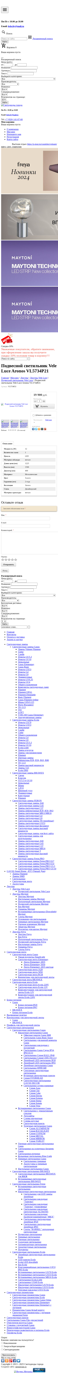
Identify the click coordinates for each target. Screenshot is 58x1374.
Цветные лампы (26, 758)
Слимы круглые (31, 1121)
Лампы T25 (23, 768)
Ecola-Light (23, 747)
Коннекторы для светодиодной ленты (36, 977)
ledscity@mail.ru (16, 26)
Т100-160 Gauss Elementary (31, 715)
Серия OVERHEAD (33, 1078)
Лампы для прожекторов (30, 753)
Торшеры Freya (25, 947)
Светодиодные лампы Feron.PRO (28, 858)
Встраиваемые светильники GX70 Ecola (37, 1272)
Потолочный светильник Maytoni (34, 901)
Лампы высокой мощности (31, 765)
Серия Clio (34, 1090)
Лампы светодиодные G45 (31, 843)
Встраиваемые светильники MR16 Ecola (37, 1277)
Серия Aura (34, 1088)
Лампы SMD (18, 876)
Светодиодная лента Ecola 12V (33, 987)
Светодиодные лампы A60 (31, 803)
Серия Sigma (35, 1101)
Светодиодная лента (22, 881)
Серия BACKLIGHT (39, 1131)
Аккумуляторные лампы (30, 717)
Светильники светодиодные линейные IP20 (37, 1220)
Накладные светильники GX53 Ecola (36, 1287)
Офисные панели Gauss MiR (37, 1035)
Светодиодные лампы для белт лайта (36, 833)
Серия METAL (36, 1136)
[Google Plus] (45, 428)
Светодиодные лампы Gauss (26, 647)
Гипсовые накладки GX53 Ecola (33, 1290)
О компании (13, 129)
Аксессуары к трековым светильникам (35, 1165)
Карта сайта (12, 139)
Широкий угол (25, 790)
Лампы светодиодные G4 (30, 816)
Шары (21, 785)
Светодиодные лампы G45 (31, 805)
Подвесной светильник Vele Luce (34, 891)
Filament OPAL (25, 692)
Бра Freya (22, 937)
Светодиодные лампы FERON (27, 800)
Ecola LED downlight (28, 1262)
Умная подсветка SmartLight (31, 957)
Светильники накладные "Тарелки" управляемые (36, 1205)
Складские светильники (29, 1242)
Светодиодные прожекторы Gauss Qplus (31, 1300)
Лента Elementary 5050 (34, 964)
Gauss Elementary (26, 664)
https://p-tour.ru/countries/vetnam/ (42, 144)
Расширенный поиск (42, 38)
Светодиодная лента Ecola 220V (33, 985)
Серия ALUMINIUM (39, 1128)
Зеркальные (23, 662)
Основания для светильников (32, 919)
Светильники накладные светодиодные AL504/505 (36, 1210)
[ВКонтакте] (33, 428)
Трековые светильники (29, 1237)
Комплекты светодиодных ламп (33, 687)
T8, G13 (22, 707)
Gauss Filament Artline (28, 700)
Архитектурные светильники (32, 1247)
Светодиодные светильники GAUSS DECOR (37, 1081)
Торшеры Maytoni (26, 909)
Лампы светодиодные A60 (31, 841)
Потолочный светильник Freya (33, 939)
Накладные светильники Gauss (33, 1032)
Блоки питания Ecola (22, 1012)
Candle (21, 654)
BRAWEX (17, 1010)
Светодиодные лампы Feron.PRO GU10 (37, 869)
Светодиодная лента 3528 (30, 969)
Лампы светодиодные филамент (33, 826)
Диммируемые (25, 677)
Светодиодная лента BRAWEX (27, 979)
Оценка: (4, 557)
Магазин (11, 132)
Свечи (21, 775)
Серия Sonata (35, 1103)
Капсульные (24, 795)
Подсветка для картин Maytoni (32, 929)
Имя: (3, 515)
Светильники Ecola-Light (30, 1280)
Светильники (18, 879)
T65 (20, 710)
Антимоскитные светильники (32, 1244)
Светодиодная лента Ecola (25, 982)
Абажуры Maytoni (26, 927)
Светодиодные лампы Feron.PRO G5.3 (36, 866)
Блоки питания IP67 (27, 1007)
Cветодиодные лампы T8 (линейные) (36, 821)
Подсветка (23, 1249)
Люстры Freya (19, 932)
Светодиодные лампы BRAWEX (28, 773)
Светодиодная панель (34, 1123)
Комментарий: (7, 530)
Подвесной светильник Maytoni (33, 904)
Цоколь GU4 (24, 682)
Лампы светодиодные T (29, 851)
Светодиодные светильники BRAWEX (31, 1171)
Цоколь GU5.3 (25, 657)
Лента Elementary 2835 (34, 962)
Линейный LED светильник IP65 (40, 1063)
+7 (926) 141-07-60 (14, 119)
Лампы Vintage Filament (29, 649)
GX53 (21, 788)
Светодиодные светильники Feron (28, 1184)
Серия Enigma (36, 1098)
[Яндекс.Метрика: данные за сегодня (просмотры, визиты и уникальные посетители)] (23, 1371)
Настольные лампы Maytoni (31, 899)
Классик (22, 778)
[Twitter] (36, 428)
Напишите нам (14, 134)
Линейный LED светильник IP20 (40, 1060)
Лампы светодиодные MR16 (31, 848)
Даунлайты (29, 1116)
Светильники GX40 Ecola (30, 1282)
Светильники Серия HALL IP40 (39, 1055)
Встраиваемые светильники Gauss (34, 1108)
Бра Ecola (22, 1264)
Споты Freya (24, 949)
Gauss (15, 1002)
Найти (4, 42)
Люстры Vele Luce (21, 889)
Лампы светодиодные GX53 (31, 823)
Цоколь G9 (23, 674)
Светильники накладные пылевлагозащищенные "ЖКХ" (39, 1215)
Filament (22, 689)
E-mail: (4, 523)
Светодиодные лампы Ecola (25, 720)
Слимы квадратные (33, 1118)
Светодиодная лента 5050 (30, 972)
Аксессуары (18, 884)
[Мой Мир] (42, 428)
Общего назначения (27, 684)
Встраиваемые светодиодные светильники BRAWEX (32, 1180)
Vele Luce (48, 420)
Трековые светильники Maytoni (33, 921)
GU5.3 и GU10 (25, 780)
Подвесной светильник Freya (32, 942)
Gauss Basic (23, 667)
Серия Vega (34, 1106)
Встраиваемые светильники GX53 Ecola (37, 1275)
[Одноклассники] (39, 428)
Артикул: (5, 70)
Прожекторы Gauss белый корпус (28, 1310)
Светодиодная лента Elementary (33, 959)
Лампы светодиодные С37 (30, 808)
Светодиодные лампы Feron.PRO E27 (36, 861)
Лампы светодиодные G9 (30, 818)
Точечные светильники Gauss (38, 1126)
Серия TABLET (36, 1141)
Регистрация (13, 137)
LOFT (21, 712)
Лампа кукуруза (25, 750)
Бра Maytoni (23, 906)
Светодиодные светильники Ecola (28, 1252)
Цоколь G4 (23, 672)
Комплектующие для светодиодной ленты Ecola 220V (35, 996)
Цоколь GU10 (24, 659)
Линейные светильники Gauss (38, 1065)
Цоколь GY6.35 (25, 679)
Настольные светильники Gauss (33, 1169)
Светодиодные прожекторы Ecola (28, 1297)
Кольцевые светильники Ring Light (35, 1156)
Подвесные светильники (30, 1234)
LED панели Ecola (27, 1259)
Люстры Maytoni (20, 894)
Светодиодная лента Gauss (25, 954)
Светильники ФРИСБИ (35, 1068)
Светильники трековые (35, 1161)
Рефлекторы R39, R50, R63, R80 (33, 760)
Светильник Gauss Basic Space (38, 1037)
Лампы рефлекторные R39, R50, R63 (35, 811)
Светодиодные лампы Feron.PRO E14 (36, 863)
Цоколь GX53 (24, 669)
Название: (6, 67)
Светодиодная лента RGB (30, 974)
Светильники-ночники (29, 1153)
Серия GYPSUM (37, 1133)
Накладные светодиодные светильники (37, 1191)
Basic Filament (24, 697)
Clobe (20, 732)
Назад (5, 571)
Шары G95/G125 (26, 702)
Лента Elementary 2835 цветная (38, 967)
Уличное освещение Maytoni (31, 924)
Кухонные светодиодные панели (39, 1075)
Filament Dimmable (27, 695)
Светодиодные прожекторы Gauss (28, 1295)
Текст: (4, 73)
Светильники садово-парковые (38, 1085)
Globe (21, 652)
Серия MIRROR (37, 1138)
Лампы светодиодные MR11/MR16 (35, 813)
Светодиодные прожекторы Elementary (31, 1302)
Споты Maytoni (25, 916)
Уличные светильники (29, 1239)
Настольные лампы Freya (30, 944)
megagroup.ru (20, 1367)
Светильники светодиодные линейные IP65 (37, 1225)
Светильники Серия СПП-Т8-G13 (40, 1058)
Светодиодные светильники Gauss (29, 1030)
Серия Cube (35, 1093)
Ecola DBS (23, 770)
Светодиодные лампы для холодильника (30, 837)
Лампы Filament (19, 874)
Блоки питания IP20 (27, 1005)
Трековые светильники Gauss (32, 1159)
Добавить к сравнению (43, 415)
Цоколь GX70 (24, 722)
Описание (7, 443)
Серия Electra (35, 1095)
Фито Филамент (26, 705)
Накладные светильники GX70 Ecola (36, 1285)
